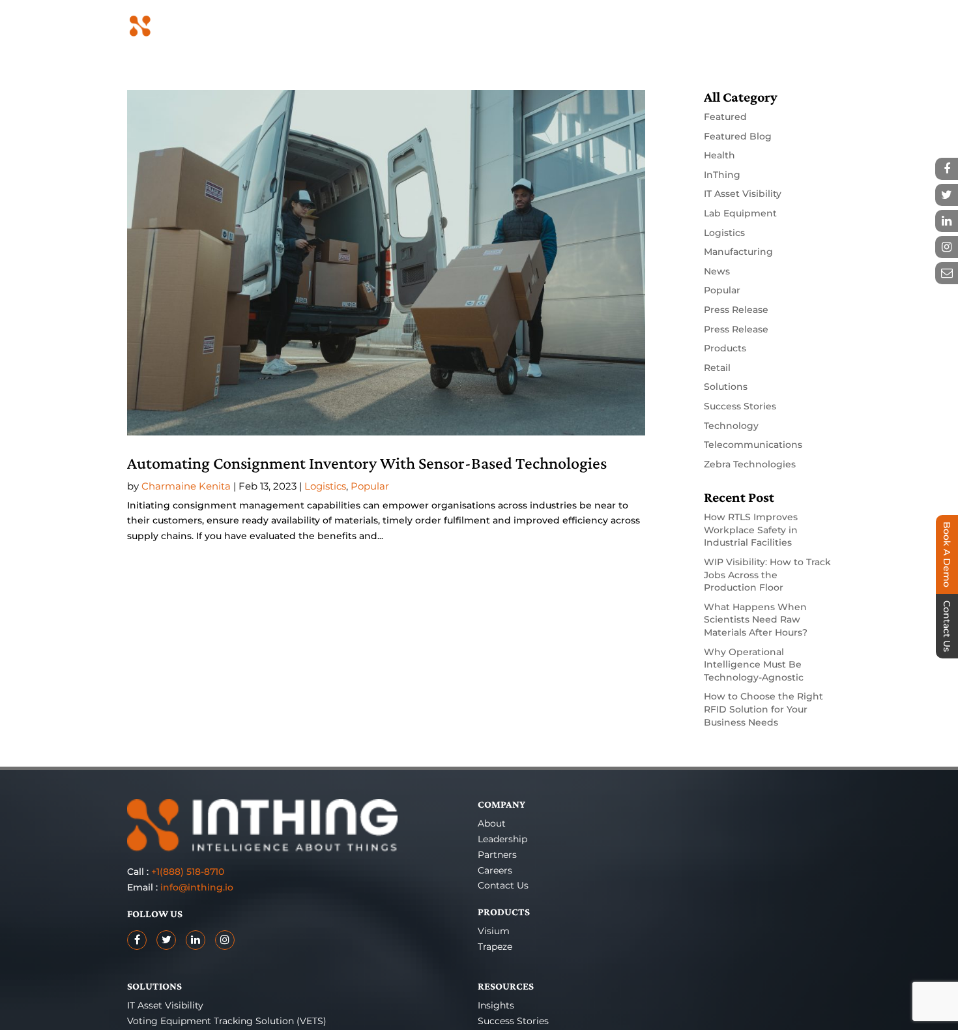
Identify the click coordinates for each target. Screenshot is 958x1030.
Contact (812, 27)
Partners (742, 27)
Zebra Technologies (750, 464)
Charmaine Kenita (186, 486)
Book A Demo (947, 554)
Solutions (726, 386)
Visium (494, 931)
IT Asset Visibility (742, 193)
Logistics (325, 486)
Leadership (502, 839)
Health (719, 155)
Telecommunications (753, 444)
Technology (731, 426)
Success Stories (740, 406)
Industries (513, 27)
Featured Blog (738, 136)
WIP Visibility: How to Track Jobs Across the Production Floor (767, 574)
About (492, 823)
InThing (722, 175)
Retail (717, 368)
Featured (725, 117)
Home (385, 27)
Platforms (590, 27)
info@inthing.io (196, 887)
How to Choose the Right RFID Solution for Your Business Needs (763, 709)
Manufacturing (738, 252)
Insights (496, 1005)
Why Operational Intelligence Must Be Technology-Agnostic (754, 664)
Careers (495, 870)
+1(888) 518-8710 (187, 871)
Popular (370, 486)
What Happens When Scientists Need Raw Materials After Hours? (755, 619)
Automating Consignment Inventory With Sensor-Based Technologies (367, 463)
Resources (667, 27)
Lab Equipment (740, 213)
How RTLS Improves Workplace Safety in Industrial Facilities (751, 529)
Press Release (736, 310)
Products (437, 27)
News (717, 271)
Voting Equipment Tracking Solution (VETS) (227, 1021)
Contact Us (503, 885)
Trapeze (495, 946)
